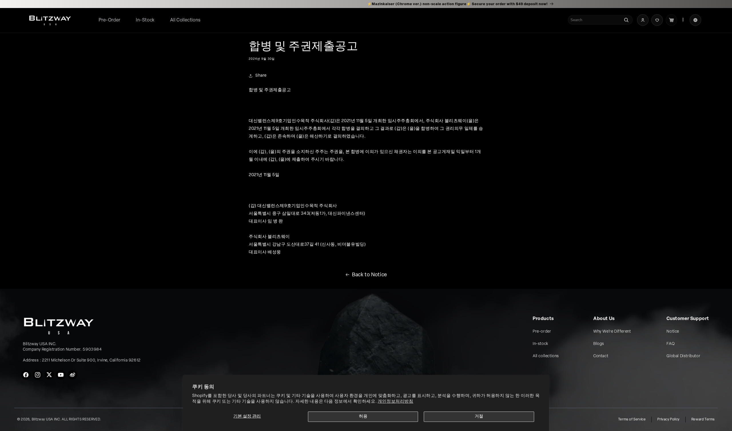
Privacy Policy (668, 419)
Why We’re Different (612, 331)
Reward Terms (703, 419)
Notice (673, 331)
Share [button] (261, 76)
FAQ (671, 344)
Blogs (598, 344)
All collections (546, 356)
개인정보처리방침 (395, 402)
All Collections (185, 20)
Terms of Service (632, 419)
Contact (600, 356)
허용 (363, 416)
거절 (479, 416)
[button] (185, 20)
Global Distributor (683, 356)
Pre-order (542, 331)
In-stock (540, 344)
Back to (369, 275)
